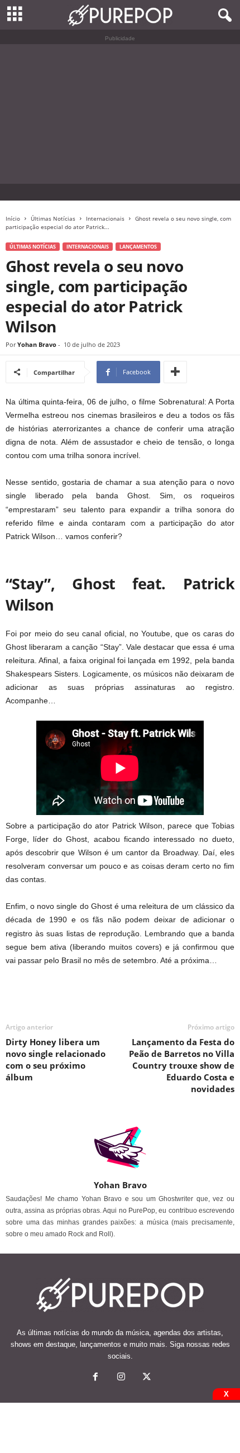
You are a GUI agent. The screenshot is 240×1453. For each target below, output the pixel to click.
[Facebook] (95, 1378)
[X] (145, 1378)
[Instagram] (121, 1378)
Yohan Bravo (36, 344)
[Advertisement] (120, 114)
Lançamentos (138, 246)
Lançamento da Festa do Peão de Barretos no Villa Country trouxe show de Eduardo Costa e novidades (181, 1065)
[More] (175, 372)
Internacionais (105, 218)
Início (13, 218)
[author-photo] (120, 1147)
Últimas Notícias (53, 218)
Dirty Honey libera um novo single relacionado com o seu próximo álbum (55, 1059)
